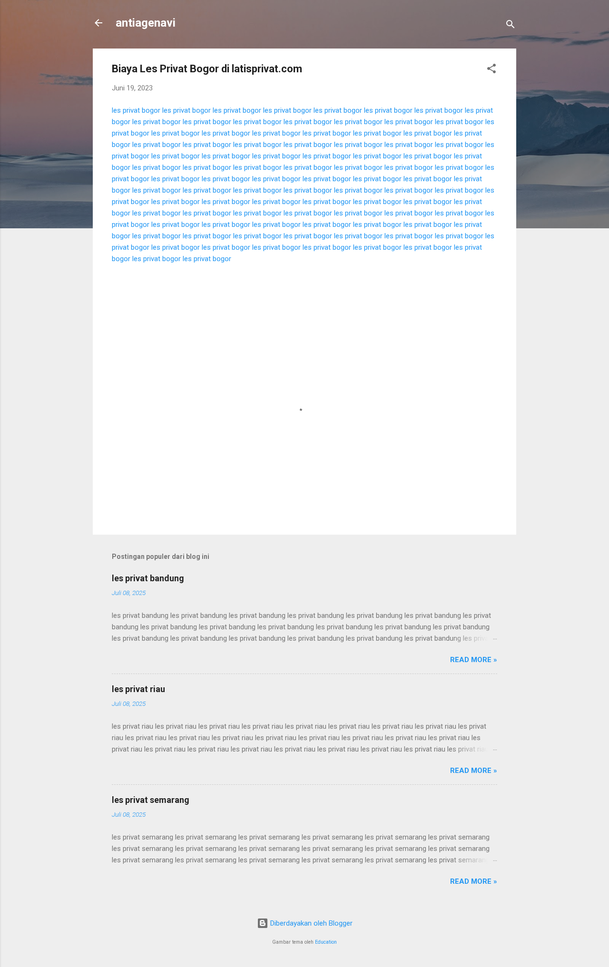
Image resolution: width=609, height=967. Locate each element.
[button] (491, 70)
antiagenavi (146, 22)
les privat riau (138, 689)
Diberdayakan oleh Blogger (310, 923)
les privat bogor (136, 110)
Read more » (473, 659)
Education (326, 942)
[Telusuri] (510, 25)
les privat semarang (150, 800)
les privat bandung (148, 578)
